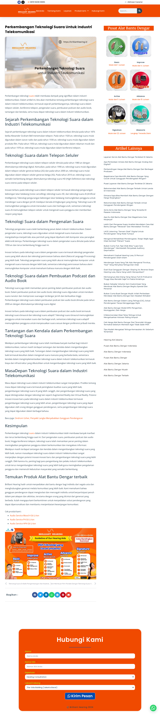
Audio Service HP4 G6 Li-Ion (23, 523)
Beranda (40, 11)
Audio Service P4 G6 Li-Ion (22, 519)
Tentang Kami (53, 11)
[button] (35, 595)
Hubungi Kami (98, 11)
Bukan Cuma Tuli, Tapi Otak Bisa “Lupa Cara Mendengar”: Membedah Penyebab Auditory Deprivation (124, 248)
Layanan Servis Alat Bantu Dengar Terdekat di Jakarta (128, 157)
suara (31, 95)
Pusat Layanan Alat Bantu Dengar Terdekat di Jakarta (128, 183)
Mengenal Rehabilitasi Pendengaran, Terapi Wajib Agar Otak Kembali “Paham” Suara (128, 240)
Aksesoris (140, 130)
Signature (117, 130)
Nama (28, 652)
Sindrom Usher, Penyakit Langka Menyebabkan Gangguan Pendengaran (49, 418)
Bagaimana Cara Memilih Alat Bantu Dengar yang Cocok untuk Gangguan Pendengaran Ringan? (126, 177)
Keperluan (30, 673)
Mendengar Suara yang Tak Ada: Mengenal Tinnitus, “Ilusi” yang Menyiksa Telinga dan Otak (127, 263)
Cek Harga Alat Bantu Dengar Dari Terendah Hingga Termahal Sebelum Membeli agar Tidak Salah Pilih (127, 323)
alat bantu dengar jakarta (116, 363)
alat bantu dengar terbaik (116, 375)
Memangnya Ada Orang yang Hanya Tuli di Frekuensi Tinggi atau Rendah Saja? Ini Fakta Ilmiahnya (128, 278)
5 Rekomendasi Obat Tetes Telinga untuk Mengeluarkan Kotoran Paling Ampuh (122, 316)
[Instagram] (23, 2)
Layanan (68, 11)
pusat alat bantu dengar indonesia (120, 346)
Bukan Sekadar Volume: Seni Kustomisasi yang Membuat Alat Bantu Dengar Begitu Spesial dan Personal (126, 286)
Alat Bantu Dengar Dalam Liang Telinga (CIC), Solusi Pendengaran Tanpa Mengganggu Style (127, 302)
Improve (140, 62)
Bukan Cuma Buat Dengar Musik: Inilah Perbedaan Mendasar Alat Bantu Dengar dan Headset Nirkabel (127, 294)
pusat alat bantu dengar (115, 357)
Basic (116, 62)
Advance (141, 96)
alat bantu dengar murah (116, 369)
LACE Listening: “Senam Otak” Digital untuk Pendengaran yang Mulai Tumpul (124, 232)
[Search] (139, 10)
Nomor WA (30, 662)
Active (117, 96)
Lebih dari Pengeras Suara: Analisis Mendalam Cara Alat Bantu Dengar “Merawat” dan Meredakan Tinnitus (129, 225)
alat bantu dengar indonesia (117, 351)
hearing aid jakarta (113, 340)
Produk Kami (80, 11)
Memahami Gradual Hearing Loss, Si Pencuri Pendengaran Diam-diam (124, 256)
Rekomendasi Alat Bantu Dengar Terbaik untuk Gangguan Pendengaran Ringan (125, 204)
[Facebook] (19, 2)
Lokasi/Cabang (33, 683)
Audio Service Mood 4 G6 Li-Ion (24, 515)
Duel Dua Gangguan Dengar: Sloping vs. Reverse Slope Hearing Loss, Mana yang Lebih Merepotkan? (129, 271)
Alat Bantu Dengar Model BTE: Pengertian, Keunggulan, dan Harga (123, 309)
